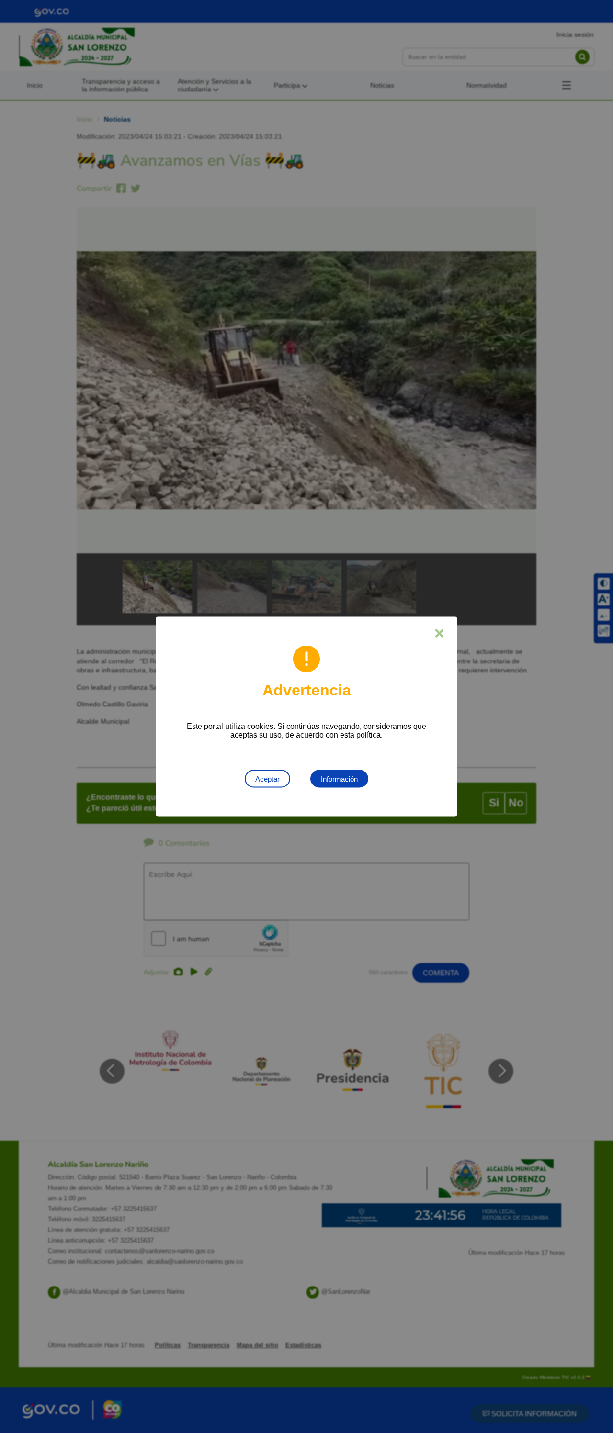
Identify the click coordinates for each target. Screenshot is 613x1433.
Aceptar (267, 779)
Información (339, 779)
